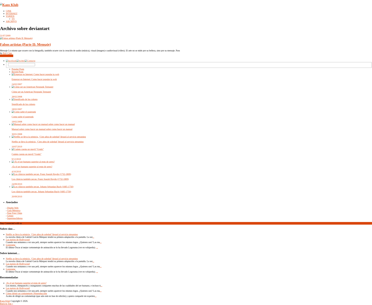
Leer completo (6, 56)
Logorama (10, 245)
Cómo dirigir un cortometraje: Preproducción (26, 293)
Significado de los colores (23, 104)
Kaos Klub (5, 301)
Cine (10, 53)
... (93, 237)
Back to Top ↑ (6, 303)
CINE (8, 11)
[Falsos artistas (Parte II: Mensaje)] (186, 38)
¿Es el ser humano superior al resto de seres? (32, 166)
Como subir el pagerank (23, 116)
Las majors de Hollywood (18, 239)
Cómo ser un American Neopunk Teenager (31, 92)
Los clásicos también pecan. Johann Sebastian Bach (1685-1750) (41, 191)
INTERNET (11, 13)
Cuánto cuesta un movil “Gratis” (26, 154)
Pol (4, 53)
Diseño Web (12, 208)
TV (13, 19)
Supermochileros (15, 218)
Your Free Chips (14, 213)
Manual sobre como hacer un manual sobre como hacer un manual (42, 129)
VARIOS (10, 16)
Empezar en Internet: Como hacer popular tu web (34, 79)
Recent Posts (17, 72)
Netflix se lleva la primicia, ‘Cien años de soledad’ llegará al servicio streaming (48, 141)
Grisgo (10, 215)
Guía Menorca (13, 210)
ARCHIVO (11, 21)
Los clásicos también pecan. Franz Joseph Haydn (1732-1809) (40, 179)
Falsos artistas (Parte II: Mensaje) (25, 44)
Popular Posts (18, 69)
